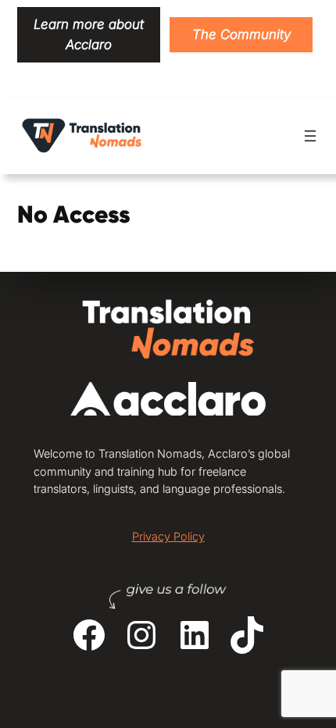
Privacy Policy (168, 536)
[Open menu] (310, 136)
